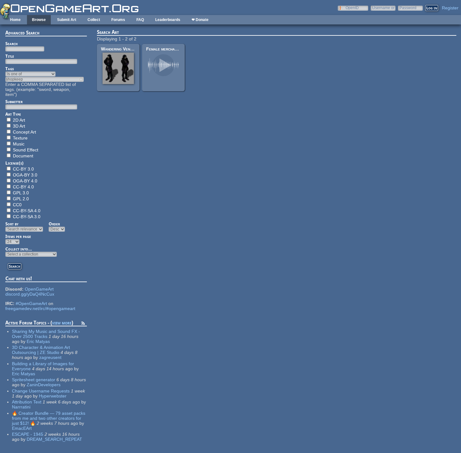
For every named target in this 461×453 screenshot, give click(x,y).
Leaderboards (167, 20)
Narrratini (21, 406)
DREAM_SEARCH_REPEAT (54, 439)
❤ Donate (200, 20)
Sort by (12, 223)
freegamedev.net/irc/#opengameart (40, 308)
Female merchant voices (169, 48)
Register (450, 7)
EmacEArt (22, 428)
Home (15, 20)
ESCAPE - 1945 (27, 434)
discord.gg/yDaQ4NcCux (29, 294)
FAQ (140, 20)
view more (62, 323)
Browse (39, 20)
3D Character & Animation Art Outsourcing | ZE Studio (41, 350)
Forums (118, 20)
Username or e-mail (383, 8)
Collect (93, 20)
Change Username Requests (41, 390)
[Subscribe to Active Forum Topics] (83, 324)
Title (9, 56)
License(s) (14, 163)
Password (408, 8)
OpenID (352, 8)
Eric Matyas (38, 341)
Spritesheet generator (33, 379)
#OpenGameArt (31, 303)
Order (54, 223)
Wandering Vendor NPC (124, 48)
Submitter (14, 101)
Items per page (18, 236)
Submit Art (66, 20)
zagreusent (50, 357)
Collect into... (18, 248)
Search (11, 43)
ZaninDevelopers (44, 384)
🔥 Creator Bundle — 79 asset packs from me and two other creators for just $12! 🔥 (48, 418)
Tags (9, 68)
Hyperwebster (52, 395)
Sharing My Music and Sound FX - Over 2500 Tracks (46, 334)
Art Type (13, 114)
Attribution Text (26, 401)
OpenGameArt (39, 289)
